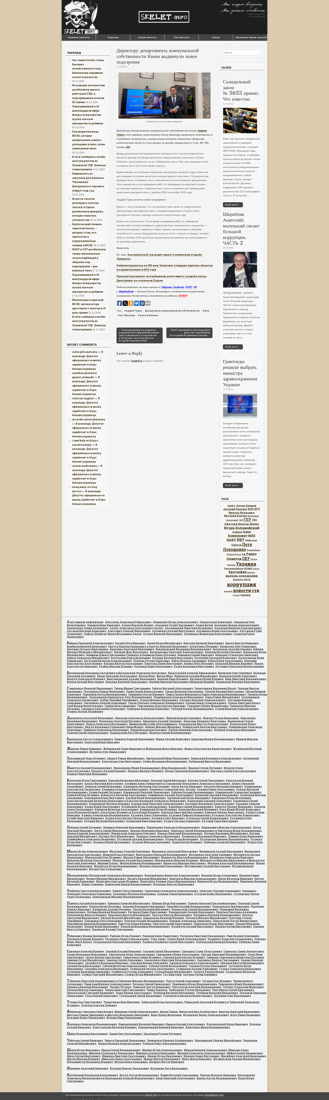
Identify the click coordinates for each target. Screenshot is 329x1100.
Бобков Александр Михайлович (88, 657)
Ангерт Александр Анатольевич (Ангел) (136, 628)
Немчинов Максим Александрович (193, 878)
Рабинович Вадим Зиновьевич (87, 935)
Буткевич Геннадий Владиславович (239, 666)
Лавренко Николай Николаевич (124, 827)
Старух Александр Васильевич (240, 968)
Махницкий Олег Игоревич (103, 857)
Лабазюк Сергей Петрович (84, 827)
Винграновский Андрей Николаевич (131, 679)
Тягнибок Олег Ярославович (232, 995)
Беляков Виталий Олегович (223, 652)
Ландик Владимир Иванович (149, 830)
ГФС (254, 519)
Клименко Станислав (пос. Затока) (172, 789)
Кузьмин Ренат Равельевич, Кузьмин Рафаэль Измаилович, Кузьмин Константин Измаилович (195, 815)
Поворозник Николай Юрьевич (163, 917)
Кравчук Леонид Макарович (234, 806)
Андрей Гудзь (133, 310)
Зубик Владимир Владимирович (165, 761)
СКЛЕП (182, 295)
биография (238, 572)
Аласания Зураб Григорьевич (174, 625)
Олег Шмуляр (126, 315)
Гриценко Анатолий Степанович (103, 708)
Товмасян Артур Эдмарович (151, 987)
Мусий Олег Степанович (105, 869)
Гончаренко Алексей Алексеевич (105, 703)
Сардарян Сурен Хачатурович (202, 951)
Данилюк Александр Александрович (140, 718)
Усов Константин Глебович (99, 1005)
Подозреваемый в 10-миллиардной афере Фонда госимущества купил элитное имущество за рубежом (87, 115)
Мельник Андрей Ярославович (133, 860)
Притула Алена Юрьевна (134, 923)
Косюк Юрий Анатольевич (102, 806)
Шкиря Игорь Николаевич (164, 1056)
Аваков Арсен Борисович (215, 622)
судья (236, 595)
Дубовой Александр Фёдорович (235, 729)
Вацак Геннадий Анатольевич (117, 676)
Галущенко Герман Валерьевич (104, 691)
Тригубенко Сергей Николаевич (233, 989)
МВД (251, 535)
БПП (251, 509)
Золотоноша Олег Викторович (122, 761)
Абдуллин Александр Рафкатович (128, 622)
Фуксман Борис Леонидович (86, 1017)
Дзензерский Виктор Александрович (203, 724)
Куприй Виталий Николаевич (104, 821)
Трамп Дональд (157, 989)
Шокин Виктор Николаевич (161, 1059)
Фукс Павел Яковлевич (245, 1015)
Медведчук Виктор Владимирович (184, 857)
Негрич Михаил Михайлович (106, 878)
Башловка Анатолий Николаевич (132, 649)
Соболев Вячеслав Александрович (124, 965)
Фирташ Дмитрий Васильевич (239, 1011)
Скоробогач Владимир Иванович (107, 963)
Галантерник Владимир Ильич (215, 688)
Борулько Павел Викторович (163, 663)
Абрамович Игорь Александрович (175, 622)
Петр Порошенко (237, 547)
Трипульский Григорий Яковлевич (90, 992)
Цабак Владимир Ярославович (87, 1033)
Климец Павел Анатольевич (216, 789)
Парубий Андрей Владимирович (189, 906)
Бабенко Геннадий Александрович (90, 643)
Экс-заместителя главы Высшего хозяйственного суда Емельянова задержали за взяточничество (88, 68)
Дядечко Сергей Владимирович (170, 732)
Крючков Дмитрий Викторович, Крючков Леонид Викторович (202, 812)
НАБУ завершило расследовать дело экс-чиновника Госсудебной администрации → (189, 332)
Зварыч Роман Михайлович (126, 758)
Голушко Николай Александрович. (202, 700)
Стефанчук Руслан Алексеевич (132, 971)
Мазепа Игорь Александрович (87, 851)
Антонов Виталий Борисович (86, 631)
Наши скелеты (147, 37)
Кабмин (237, 531)
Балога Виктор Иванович (242, 643)
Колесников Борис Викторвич (104, 798)
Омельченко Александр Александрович (171, 890)
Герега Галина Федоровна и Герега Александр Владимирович (206, 694)
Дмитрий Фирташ (236, 524)
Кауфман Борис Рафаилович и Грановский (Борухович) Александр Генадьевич (177, 783)
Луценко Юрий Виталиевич (112, 842)
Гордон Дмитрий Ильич (244, 703)
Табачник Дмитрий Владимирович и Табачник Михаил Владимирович (115, 981)
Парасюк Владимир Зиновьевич (144, 906)
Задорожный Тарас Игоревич (86, 758)
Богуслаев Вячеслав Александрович (108, 660)
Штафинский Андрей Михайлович (237, 1059)
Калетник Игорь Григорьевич (87, 780)
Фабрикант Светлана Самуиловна (90, 1011)
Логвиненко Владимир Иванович (204, 836)
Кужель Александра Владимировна (105, 815)
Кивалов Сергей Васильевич (103, 786)
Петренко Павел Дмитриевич (147, 912)
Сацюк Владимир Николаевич (87, 954)
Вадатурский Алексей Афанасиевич (192, 673)
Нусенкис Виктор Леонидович (173, 884)
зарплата (238, 579)
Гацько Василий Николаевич (184, 691)
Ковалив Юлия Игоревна (83, 795)
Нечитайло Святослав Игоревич (117, 881)
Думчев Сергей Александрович (87, 732)
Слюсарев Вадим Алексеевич (149, 963)
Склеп (216, 37)
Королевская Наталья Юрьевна (109, 803)
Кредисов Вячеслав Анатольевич (117, 809)
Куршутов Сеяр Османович (182, 821)
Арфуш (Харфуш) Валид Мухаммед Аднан (113, 633)
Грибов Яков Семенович (120, 705)
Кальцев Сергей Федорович (168, 780)
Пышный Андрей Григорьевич (112, 929)
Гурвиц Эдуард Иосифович (85, 711)
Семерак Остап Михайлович (86, 960)
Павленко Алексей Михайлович (128, 903)
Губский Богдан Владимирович (192, 708)
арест (256, 568)
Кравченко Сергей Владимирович (191, 806)
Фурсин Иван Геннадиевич (124, 1017)
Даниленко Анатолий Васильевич (90, 718)
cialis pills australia (84, 351)
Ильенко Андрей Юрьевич (108, 771)
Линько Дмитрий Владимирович (180, 833)
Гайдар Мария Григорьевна (132, 688)
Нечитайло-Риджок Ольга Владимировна (168, 881)
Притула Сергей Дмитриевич (172, 923)
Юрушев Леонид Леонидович (129, 1068)
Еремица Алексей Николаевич (134, 739)
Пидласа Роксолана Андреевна (236, 912)
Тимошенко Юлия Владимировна (194, 984)
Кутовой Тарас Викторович (220, 821)
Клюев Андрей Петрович (105, 792)
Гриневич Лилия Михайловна (207, 705)
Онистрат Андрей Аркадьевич (220, 890)
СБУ (246, 558)
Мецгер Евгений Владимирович (141, 863)
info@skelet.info (214, 1095)
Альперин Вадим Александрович (236, 625)
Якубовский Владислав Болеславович (92, 1075)
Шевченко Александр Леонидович (111, 1053)
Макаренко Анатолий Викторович (175, 851)
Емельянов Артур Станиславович (90, 739)
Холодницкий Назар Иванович (227, 1024)
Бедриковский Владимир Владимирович (183, 649)
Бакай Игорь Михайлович (164, 643)
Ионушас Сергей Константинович (233, 771)
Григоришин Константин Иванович (161, 705)
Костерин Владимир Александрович (210, 803)
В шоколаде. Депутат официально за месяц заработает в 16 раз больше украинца (87, 360)
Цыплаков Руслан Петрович (163, 1033)
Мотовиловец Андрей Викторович (208, 866)
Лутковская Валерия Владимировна (224, 839)
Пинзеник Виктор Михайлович (129, 915)
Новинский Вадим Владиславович (128, 884)
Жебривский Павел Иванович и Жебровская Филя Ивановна (143, 748)
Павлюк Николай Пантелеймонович (212, 903)
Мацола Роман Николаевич (141, 857)
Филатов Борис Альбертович (198, 1011)
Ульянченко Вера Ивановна (121, 1002)
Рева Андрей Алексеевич (243, 935)
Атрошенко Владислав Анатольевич (208, 633)
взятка (251, 572)
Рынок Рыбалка (148, 315)
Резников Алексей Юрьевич (85, 939)
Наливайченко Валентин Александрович (172, 875)
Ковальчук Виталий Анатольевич (124, 795)
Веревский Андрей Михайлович (196, 676)
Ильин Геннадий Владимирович (187, 771)
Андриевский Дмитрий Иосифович (189, 628)
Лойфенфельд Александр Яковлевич (91, 839)
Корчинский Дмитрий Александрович (157, 803)
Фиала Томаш (169, 1011)
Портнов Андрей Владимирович (146, 920)
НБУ (241, 539)
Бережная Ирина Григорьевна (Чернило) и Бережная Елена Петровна (131, 655)
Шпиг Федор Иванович (197, 1059)
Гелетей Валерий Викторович (224, 691)
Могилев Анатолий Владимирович (231, 863)
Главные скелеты (79, 37)
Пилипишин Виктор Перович (87, 915)
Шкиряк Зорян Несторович (202, 1056)
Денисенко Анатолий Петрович (120, 721)
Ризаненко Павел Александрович (127, 939)
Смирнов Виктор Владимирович (242, 963)
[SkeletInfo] (164, 17)
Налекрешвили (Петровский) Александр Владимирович (105, 875)
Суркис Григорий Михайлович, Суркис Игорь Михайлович (122, 974)
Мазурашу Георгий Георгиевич (129, 851)
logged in (136, 360)
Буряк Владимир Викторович (194, 666)
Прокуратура (234, 554)
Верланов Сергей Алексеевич (238, 676)
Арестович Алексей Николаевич (129, 631)
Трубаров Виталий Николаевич (174, 992)
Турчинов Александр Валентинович (187, 995)
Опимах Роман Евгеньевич (175, 893)
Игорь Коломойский (241, 528)
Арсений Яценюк (235, 509)
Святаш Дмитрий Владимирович (223, 954)
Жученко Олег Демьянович (107, 751)
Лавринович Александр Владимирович (173, 827)
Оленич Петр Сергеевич (127, 890)
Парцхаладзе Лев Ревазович (230, 906)
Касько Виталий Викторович (103, 783)
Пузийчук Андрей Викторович (192, 926)
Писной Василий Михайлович (121, 917)
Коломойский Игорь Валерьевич (188, 798)
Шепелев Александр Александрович (201, 1053)
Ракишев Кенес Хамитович (160, 935)
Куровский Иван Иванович (144, 821)
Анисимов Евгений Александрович (238, 628)
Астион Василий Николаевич (162, 633)
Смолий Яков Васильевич (84, 965)
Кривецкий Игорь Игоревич (158, 809)
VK (195, 287)
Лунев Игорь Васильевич (181, 839)
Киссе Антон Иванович (186, 786)
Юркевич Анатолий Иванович (87, 1068)
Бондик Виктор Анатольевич (123, 663)
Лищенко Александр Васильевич (158, 836)
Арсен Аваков (246, 505)
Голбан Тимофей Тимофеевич (119, 700)
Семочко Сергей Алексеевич (124, 960)
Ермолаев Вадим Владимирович (213, 739)
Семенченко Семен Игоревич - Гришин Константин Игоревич (164, 957)
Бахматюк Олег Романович (238, 646)
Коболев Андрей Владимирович (192, 792)
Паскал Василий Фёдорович (151, 909)
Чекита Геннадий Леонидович (124, 1040)
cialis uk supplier (83, 398)
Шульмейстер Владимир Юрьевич (90, 1061)
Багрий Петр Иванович (130, 643)
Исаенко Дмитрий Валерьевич (87, 774)
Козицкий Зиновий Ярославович (217, 795)
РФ (244, 554)
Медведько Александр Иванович (232, 857)
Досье (254, 524)
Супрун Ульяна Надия (208, 971)
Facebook (178, 287)
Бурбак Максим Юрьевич (116, 666)
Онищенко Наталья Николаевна (134, 893)
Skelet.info (151, 1095)
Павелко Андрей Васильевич (86, 903)
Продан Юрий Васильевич (101, 926)
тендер (245, 595)
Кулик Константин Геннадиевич (127, 818)
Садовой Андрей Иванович (124, 951)
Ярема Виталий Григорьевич (179, 1075)
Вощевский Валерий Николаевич (238, 681)
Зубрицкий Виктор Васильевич (210, 761)
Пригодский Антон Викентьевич (235, 920)
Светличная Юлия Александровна (132, 954)
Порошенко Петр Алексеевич (104, 920)
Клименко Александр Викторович (125, 789)
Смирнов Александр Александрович (194, 963)
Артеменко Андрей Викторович (173, 631)
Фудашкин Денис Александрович (206, 1015)
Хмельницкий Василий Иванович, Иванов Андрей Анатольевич (161, 1024)
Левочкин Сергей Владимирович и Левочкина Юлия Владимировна (216, 830)
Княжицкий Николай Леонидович (146, 792)
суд (255, 590)
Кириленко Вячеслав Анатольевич (147, 786)
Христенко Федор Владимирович (207, 1027)
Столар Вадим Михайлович (173, 971)
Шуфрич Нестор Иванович (166, 1061)
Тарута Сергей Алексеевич (183, 981)
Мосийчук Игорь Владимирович (116, 866)
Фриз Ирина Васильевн (166, 1015)
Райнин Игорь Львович (125, 935)
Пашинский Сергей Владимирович (194, 909)
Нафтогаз (251, 540)
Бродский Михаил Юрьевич (234, 663)
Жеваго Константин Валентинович (208, 748)
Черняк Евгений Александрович (119, 1043)
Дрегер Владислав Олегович (148, 729)
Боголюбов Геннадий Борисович (215, 657)
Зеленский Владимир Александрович (216, 758)
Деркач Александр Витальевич (106, 724)
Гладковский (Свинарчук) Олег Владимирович (120, 697)
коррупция (241, 584)
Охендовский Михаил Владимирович (118, 896)
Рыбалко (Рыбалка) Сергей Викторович (168, 941)
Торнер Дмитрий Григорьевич (125, 989)
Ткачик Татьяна (120, 987)
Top (321, 1092)
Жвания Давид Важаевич (84, 748)
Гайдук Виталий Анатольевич (172, 688)
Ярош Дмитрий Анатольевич (175, 1078)
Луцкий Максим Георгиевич (151, 842)
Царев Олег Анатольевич (125, 1033)
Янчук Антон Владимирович (139, 1075)
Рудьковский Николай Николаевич (117, 941)
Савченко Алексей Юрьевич (85, 951)
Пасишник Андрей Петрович (111, 909)
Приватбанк (253, 550)
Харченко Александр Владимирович (92, 1024)
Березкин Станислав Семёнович (236, 655)
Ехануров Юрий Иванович (102, 742)
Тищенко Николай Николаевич (87, 987)
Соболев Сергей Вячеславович (168, 965)
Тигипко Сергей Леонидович (151, 984)
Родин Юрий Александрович (186, 939)
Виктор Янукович (242, 512)
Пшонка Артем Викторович (233, 926)
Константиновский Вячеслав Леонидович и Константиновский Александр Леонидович (126, 800)
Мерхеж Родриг (108, 863)
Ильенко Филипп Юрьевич (145, 771)
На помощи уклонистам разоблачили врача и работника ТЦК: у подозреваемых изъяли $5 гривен (88, 94)
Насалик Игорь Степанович (219, 875)
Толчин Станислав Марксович (243, 987)
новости (242, 590)
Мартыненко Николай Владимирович (161, 854)
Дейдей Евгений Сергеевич (183, 718)
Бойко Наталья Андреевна (188, 660)
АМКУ (231, 505)
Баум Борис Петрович (204, 646)
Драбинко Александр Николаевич (106, 729)
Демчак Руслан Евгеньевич (221, 718)
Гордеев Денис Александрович (206, 703)
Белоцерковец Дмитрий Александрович (177, 652)
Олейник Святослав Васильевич (89, 890)
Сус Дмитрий (172, 974)
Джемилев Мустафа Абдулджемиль (153, 724)
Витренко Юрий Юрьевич (207, 679)
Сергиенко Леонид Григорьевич (218, 960)
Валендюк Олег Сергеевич (235, 673)
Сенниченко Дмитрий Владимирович (170, 960)
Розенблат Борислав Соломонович (230, 939)
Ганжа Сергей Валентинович (145, 691)
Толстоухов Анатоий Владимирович (197, 987)
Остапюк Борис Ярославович (213, 893)
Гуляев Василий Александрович (237, 708)
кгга (247, 579)
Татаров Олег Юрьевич (217, 981)
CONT (188, 287)
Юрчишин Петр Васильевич (169, 1068)
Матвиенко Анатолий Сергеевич (210, 854)
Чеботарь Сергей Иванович (85, 1040)
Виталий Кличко (235, 515)
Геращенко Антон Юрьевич (146, 694)
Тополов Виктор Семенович (85, 989)
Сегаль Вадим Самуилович (104, 957)
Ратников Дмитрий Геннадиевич (202, 935)
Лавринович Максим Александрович (226, 827)
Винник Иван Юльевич (172, 679)
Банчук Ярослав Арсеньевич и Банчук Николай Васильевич (148, 646)
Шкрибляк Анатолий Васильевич (243, 1056)
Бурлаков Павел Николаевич (153, 666)
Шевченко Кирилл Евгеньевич (156, 1053)
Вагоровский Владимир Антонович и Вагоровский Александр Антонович (117, 673)
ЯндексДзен (126, 291)
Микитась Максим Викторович (184, 863)
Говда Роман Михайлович (222, 697)
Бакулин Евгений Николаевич (203, 643)
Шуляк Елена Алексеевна (131, 1061)
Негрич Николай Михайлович (147, 878)
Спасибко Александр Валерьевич (107, 968)
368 (128, 147)
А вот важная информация (85, 622)
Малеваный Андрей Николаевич (221, 851)
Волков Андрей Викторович (85, 681)
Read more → (233, 204)
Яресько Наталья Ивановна (218, 1075)
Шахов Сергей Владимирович (121, 1050)
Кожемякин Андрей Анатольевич (170, 795)
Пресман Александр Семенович (190, 920)
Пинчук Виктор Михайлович (172, 915)
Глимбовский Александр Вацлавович (179, 697)
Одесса (236, 544)
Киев (206, 310)
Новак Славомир (92, 884)
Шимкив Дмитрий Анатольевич (124, 1056)
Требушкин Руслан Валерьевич (190, 989)
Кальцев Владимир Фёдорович (129, 780)
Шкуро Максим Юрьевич (83, 1059)
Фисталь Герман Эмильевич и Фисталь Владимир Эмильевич (108, 1015)
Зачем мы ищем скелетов (251, 37)
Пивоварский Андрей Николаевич (192, 912)
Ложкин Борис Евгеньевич (245, 836)
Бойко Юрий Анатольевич (225, 660)
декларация (248, 576)
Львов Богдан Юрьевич (187, 842)
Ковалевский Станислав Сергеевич (238, 792)
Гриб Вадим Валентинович (85, 705)
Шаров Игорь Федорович (83, 1050)
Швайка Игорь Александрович (162, 1050)
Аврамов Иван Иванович (103, 625)
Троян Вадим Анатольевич (133, 992)
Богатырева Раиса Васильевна (131, 657)
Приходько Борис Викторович (214, 923)
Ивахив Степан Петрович (205, 768)
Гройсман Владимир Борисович (148, 708)
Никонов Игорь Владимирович (218, 881)
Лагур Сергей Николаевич (111, 830)
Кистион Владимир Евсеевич (223, 786)
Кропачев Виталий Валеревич (198, 809)
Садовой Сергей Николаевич (161, 951)
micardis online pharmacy (88, 419)
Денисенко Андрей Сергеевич (162, 721)
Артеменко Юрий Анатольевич (217, 631)
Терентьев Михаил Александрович (107, 984)
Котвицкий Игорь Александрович (144, 806)
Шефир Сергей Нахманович (245, 1053)
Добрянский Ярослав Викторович (204, 727)
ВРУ (257, 509)
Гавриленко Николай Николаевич (90, 688)
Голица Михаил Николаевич (159, 700)
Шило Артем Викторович (84, 1056)
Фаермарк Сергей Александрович (136, 1011)
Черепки (113, 37)
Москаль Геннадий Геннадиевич (161, 866)
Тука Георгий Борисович (101, 995)
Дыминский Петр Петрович (129, 732)
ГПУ (247, 519)
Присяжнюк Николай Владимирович (92, 923)
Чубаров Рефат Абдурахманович (164, 1043)
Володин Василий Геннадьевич (127, 681)
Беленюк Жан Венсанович (131, 652)
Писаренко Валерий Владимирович (217, 915)
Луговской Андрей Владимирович (140, 839)
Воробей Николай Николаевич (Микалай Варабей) (182, 681)
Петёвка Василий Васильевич (107, 912)
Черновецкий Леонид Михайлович (218, 1040)
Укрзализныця (233, 568)
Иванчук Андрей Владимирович (89, 768)
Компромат (237, 535)
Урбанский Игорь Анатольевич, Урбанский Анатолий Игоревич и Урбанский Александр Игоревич (163, 1003)
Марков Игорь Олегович (119, 854)
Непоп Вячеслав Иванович (235, 878)
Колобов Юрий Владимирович (146, 798)
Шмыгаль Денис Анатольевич (121, 1059)
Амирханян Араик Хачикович (87, 628)
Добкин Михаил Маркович (163, 727)
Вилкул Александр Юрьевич (86, 679)
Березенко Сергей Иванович (196, 655)
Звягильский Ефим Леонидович (167, 758)
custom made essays (84, 465)
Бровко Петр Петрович (199, 663)
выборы (232, 576)
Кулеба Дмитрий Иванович (85, 818)
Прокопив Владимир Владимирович (145, 926)
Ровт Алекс (158, 939)
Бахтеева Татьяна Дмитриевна (87, 649)
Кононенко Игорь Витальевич (231, 798)
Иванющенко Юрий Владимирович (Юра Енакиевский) (150, 768)
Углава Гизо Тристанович (84, 1002)
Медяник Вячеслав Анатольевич (89, 860)
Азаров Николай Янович (137, 625)
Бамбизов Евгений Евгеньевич (87, 646)
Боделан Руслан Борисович (151, 660)
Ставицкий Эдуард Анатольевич (152, 968)
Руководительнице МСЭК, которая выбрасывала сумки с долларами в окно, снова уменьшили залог (88, 140)
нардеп (228, 591)
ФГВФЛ (248, 568)
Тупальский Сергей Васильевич (140, 995)
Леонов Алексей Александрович (88, 833)
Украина (246, 564)
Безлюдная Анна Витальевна (232, 649)
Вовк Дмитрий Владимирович (245, 679)
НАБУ (231, 540)
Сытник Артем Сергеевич (200, 974)
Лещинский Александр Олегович (133, 833)
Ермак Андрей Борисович (173, 739)
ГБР (241, 520)
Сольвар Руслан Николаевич (208, 965)
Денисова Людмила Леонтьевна (204, 721)
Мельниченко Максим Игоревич (176, 860)
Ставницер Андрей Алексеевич (197, 968)
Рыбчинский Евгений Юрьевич (217, 941)
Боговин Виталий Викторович (172, 657)
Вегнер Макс (147, 676)
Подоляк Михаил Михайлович (207, 917)
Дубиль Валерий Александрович (190, 729)
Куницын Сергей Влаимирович (207, 818)
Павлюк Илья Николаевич (169, 903)
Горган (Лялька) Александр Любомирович (156, 703)
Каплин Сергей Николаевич (206, 780)
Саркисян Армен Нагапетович (243, 951)
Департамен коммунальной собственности (172, 310)
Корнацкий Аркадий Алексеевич (209, 800)
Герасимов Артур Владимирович (105, 694)
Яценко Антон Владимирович (216, 1078)
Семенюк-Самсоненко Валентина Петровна (235, 957)
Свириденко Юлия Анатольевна (177, 954)
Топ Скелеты (182, 37)
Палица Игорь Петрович (105, 906)
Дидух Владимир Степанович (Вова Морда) (114, 727)
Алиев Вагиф (204, 625)
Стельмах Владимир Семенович (88, 971)
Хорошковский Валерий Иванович (161, 1027)
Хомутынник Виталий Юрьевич (115, 1027)
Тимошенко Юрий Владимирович (241, 984)
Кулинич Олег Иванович (168, 818)
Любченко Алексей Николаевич (225, 842)
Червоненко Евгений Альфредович (170, 1040)
